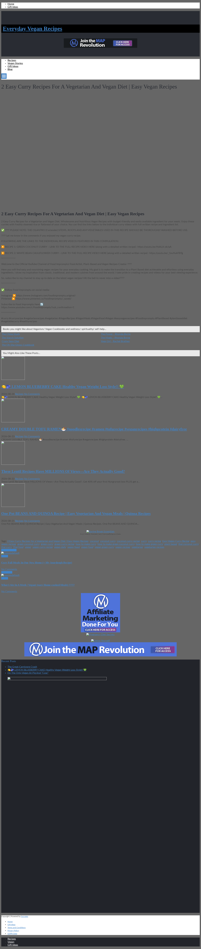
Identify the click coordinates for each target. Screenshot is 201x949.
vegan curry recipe (43, 547)
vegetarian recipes (154, 547)
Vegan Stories (15, 63)
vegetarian (137, 547)
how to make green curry (149, 544)
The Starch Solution (13, 337)
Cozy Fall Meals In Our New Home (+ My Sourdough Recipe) (36, 562)
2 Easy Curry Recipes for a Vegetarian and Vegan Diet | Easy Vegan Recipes (48, 541)
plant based (170, 544)
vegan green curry (104, 547)
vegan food (87, 547)
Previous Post (8, 550)
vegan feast (73, 547)
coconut (94, 541)
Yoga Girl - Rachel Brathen (115, 341)
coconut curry (108, 541)
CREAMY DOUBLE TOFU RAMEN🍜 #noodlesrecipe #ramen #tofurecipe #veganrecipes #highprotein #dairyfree (94, 429)
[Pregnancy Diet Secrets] (100, 634)
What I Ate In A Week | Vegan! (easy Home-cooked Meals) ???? (38, 584)
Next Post (6, 572)
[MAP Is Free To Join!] (100, 47)
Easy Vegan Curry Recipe (175, 541)
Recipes (12, 60)
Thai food (18, 547)
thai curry (6, 547)
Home (11, 4)
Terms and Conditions (17, 928)
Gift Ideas (13, 7)
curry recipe (154, 541)
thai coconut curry (188, 544)
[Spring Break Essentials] (100, 531)
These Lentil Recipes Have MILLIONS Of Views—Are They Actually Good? (63, 471)
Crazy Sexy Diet (10, 341)
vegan (28, 547)
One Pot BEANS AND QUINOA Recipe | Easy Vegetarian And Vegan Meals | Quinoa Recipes (76, 513)
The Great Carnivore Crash (22, 667)
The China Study (11, 334)
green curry (47, 544)
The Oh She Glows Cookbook (18, 345)
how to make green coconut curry (116, 544)
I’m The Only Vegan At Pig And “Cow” (28, 673)
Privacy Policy (13, 931)
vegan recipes (122, 547)
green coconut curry (28, 544)
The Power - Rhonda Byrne (115, 334)
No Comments (32, 394)
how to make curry (86, 544)
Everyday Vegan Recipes (32, 28)
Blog (10, 69)
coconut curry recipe (128, 541)
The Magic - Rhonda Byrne (115, 337)
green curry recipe (64, 544)
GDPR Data (12, 934)
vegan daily (60, 547)
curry (144, 541)
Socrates (24, 916)
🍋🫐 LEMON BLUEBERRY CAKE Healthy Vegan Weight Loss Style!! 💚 (62, 387)
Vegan (4, 556)
